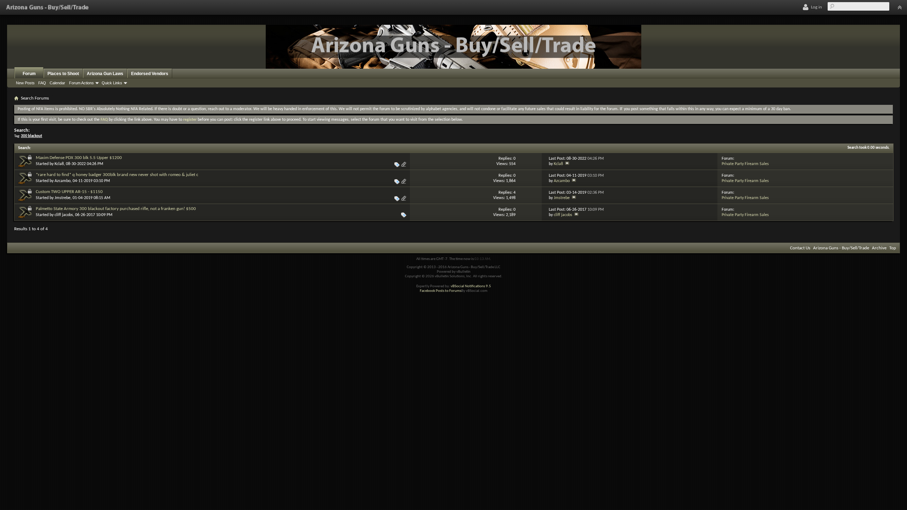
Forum (29, 73)
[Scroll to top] (899, 7)
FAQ (42, 83)
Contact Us (800, 248)
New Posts (25, 83)
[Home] (47, 7)
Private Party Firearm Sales (745, 164)
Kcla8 (59, 164)
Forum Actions (81, 83)
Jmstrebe (63, 198)
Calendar (57, 83)
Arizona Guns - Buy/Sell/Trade (841, 248)
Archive (879, 248)
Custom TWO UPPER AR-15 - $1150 (69, 191)
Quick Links (112, 83)
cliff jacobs (64, 215)
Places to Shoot (63, 73)
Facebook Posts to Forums (440, 291)
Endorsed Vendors (149, 73)
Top (892, 248)
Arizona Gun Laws (105, 73)
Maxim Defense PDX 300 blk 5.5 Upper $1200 (79, 157)
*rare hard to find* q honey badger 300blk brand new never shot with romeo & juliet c (117, 174)
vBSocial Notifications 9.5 (471, 286)
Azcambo (63, 181)
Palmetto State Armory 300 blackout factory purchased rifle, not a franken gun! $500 (116, 208)
